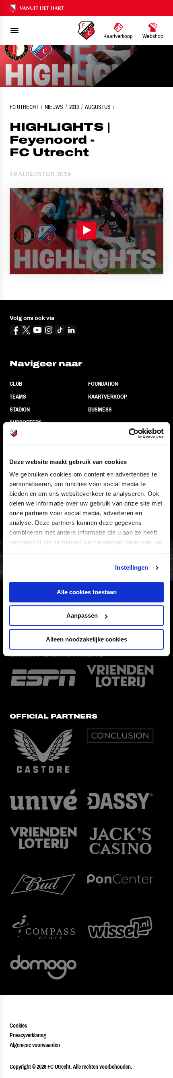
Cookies (18, 1025)
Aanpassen (82, 615)
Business (100, 409)
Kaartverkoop (107, 396)
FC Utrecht (24, 107)
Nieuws (54, 107)
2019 (74, 107)
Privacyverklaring (28, 1035)
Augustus (98, 107)
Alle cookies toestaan (87, 592)
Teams (18, 396)
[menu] (14, 31)
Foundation (103, 383)
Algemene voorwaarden (35, 1045)
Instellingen (131, 567)
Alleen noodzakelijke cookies (86, 639)
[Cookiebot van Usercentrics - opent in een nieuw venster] (128, 433)
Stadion (20, 409)
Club (16, 383)
